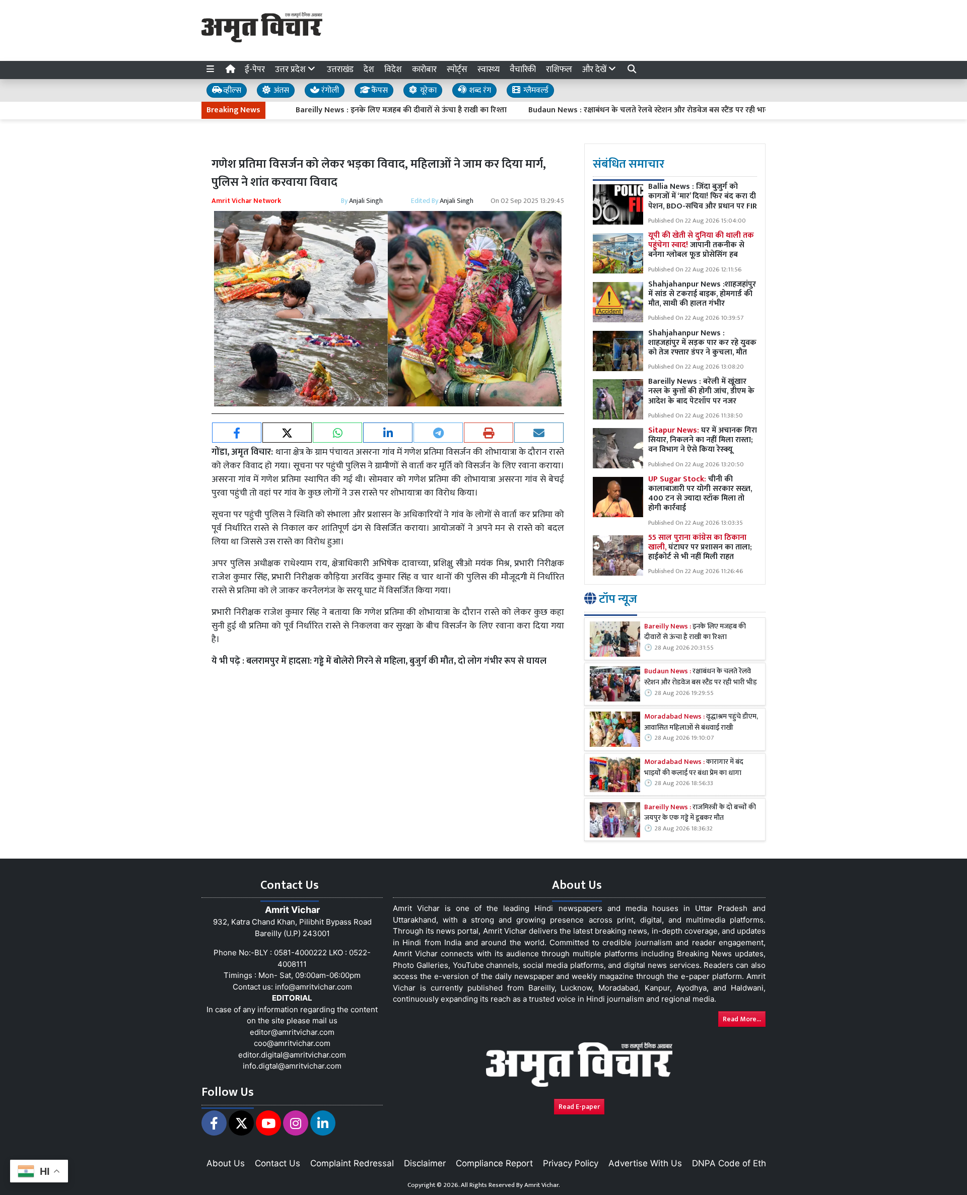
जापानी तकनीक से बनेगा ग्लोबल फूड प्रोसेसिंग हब (701, 245)
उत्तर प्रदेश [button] (291, 69)
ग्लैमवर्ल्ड (534, 90)
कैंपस (378, 90)
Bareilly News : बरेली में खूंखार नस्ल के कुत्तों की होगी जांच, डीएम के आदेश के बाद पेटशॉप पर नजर (701, 391)
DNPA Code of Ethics (734, 1163)
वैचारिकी (523, 69)
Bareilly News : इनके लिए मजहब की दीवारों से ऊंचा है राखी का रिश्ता (359, 110)
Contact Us (277, 1163)
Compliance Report (494, 1163)
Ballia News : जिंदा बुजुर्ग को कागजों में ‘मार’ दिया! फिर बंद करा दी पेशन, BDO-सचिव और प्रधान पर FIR (702, 196)
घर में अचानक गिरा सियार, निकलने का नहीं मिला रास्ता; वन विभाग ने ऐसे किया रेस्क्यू (702, 440)
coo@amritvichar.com (292, 1043)
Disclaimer (425, 1163)
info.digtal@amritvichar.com (292, 1066)
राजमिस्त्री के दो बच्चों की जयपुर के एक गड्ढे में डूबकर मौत (700, 813)
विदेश (393, 69)
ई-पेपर (255, 69)
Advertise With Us (645, 1163)
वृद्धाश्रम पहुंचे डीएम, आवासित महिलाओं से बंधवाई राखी (701, 723)
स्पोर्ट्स (457, 69)
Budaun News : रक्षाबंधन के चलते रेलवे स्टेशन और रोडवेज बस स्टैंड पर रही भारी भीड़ (615, 110)
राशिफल (559, 69)
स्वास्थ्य (488, 69)
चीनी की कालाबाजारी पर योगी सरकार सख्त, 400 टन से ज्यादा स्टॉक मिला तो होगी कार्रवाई (700, 493)
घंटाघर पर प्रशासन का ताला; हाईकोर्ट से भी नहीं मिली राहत (700, 547)
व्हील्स (231, 90)
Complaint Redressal (352, 1163)
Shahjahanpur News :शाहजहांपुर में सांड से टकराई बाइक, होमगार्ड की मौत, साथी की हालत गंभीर (702, 293)
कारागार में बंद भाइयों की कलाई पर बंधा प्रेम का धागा (693, 768)
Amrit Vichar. (542, 1184)
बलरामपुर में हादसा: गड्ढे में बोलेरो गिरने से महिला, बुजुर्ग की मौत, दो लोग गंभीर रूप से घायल (396, 661)
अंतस (280, 90)
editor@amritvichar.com (292, 1032)
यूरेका (427, 90)
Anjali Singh (366, 200)
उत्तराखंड (340, 69)
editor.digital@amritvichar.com (292, 1055)
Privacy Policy (570, 1163)
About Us (225, 1163)
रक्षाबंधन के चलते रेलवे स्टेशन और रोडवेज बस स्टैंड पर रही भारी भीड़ (700, 677)
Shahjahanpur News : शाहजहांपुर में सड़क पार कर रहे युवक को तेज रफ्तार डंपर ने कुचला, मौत (702, 342)
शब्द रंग (479, 90)
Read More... (742, 1019)
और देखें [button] (595, 69)
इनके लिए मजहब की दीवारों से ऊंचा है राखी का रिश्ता (695, 632)
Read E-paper (579, 1106)
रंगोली (329, 90)
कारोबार (424, 69)
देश (369, 69)
